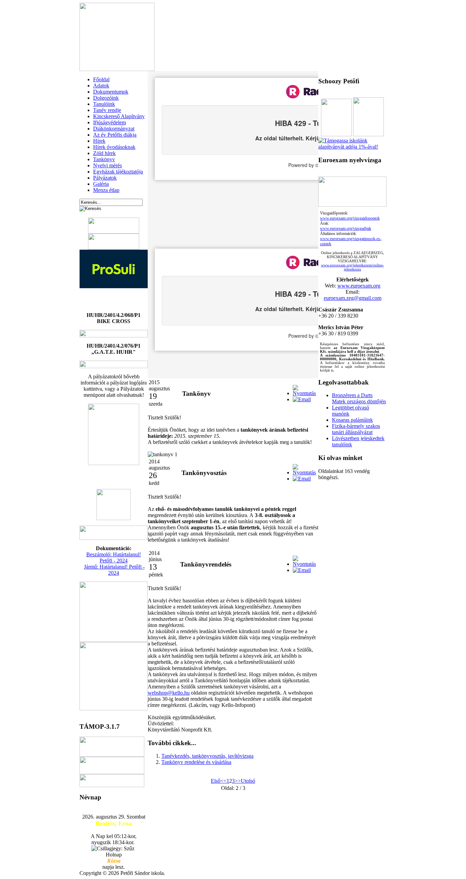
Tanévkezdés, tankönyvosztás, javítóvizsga (207, 756)
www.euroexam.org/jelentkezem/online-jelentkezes (352, 267)
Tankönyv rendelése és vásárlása (196, 762)
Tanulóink (104, 104)
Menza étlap (106, 190)
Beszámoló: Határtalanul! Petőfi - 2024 (113, 557)
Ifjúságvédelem (109, 122)
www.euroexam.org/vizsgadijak (345, 228)
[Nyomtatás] (304, 393)
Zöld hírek (104, 153)
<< (223, 781)
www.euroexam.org (358, 286)
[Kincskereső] (352, 147)
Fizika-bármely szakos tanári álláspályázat (356, 429)
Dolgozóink (106, 98)
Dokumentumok (110, 92)
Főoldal (101, 79)
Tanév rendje (107, 110)
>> (238, 781)
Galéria (101, 184)
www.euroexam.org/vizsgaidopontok (350, 218)
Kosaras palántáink (352, 420)
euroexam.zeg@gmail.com (352, 298)
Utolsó (248, 781)
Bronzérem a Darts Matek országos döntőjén (359, 398)
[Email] (302, 399)
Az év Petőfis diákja (114, 135)
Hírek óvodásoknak (114, 147)
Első (215, 781)
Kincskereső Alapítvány (119, 116)
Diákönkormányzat (113, 128)
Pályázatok (105, 178)
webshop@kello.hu (169, 693)
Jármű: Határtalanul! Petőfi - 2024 (114, 570)
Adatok (101, 85)
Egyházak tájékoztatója (118, 172)
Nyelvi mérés (107, 165)
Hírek (99, 141)
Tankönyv (104, 159)
